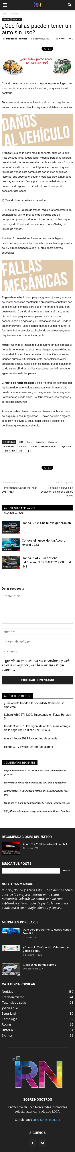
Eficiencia (52, 442)
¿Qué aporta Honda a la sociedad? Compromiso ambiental (34, 705)
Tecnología (9, 450)
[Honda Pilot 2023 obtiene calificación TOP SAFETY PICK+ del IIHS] (11, 562)
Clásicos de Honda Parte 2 (39, 965)
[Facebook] (32, 1143)
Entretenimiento (13, 997)
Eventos (7, 1035)
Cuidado (40, 442)
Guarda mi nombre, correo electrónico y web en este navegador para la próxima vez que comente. (36, 665)
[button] (70, 5)
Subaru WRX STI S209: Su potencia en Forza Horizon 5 (37, 716)
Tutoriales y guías (14, 1003)
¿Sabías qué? (10, 1008)
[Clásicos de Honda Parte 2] (11, 969)
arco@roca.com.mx (46, 1119)
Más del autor (14, 513)
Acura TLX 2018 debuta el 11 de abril (45, 844)
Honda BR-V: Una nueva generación (46, 523)
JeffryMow (9, 811)
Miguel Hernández (16, 38)
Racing (6, 1024)
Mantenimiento (48, 446)
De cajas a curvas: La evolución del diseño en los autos (57, 491)
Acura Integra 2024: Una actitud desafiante (31, 738)
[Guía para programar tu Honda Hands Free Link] (11, 930)
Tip (20, 450)
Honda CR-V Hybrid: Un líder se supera (28, 747)
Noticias (6, 19)
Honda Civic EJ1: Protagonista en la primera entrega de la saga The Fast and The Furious (37, 728)
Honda (22, 446)
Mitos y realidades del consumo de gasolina (42, 782)
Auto (29, 442)
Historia (7, 1030)
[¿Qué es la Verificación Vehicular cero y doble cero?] (11, 948)
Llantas (33, 446)
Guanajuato (9, 446)
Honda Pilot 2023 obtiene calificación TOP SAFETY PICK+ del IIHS (46, 562)
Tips (28, 450)
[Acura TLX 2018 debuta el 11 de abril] (11, 848)
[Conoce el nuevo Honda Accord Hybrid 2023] (11, 544)
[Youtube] (42, 1143)
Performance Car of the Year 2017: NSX (19, 489)
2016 (21, 442)
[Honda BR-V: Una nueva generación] (11, 527)
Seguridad (17, 19)
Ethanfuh (9, 802)
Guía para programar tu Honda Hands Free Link (44, 802)
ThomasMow (11, 790)
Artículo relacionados (19, 508)
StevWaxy (9, 782)
